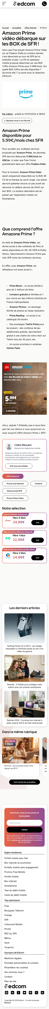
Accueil (5, 28)
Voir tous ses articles (19, 466)
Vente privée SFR (14, 491)
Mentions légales (13, 958)
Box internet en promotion (17, 862)
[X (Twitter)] (36, 992)
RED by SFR (10, 933)
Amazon (38, 483)
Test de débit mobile (14, 890)
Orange (8, 915)
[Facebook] (18, 992)
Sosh (6, 942)
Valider (25, 829)
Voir (37, 522)
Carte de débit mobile (15, 895)
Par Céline (7, 114)
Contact (8, 976)
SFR (6, 919)
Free (6, 906)
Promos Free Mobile (14, 872)
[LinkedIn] (12, 992)
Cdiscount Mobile (13, 924)
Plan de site (10, 981)
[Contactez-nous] (44, 3)
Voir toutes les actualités (25, 782)
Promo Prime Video (15, 498)
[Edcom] (24, 4)
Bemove (7, 1002)
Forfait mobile (11, 876)
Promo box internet (15, 483)
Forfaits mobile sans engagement (21, 867)
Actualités (16, 28)
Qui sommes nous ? (14, 972)
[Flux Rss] (42, 992)
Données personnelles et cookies (21, 963)
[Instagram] (30, 992)
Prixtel (7, 929)
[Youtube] (24, 992)
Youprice (8, 947)
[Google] (6, 992)
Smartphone (10, 885)
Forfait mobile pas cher (16, 858)
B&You (7, 938)
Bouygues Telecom (14, 910)
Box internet (10, 881)
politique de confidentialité (22, 840)
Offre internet (30, 28)
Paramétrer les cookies (16, 967)
